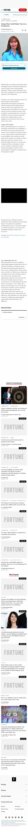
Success (3, 597)
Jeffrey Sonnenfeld (7, 414)
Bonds (12, 437)
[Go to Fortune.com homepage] (7, 10)
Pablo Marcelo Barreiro (8, 568)
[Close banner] (25, 65)
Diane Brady (6, 702)
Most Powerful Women (9, 20)
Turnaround (14, 406)
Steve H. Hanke (6, 444)
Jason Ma (5, 735)
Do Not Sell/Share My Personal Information (9, 822)
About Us (3, 806)
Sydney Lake (6, 640)
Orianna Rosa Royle (7, 607)
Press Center (17, 806)
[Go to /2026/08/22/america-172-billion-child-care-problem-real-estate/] (14, 549)
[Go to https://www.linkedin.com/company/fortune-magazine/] (12, 817)
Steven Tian (18, 414)
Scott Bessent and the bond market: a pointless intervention (12, 440)
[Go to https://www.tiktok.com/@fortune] (18, 817)
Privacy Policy (14, 821)
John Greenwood (17, 444)
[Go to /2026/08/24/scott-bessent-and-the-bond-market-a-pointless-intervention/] (14, 427)
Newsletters (5, 695)
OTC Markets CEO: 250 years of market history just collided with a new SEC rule (13, 503)
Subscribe (22, 10)
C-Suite (3, 662)
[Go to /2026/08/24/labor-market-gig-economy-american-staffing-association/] (14, 456)
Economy (4, 724)
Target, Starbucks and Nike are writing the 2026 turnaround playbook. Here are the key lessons (14, 410)
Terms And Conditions (19, 809)
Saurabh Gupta (6, 537)
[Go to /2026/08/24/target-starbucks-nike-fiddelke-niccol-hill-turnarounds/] (14, 395)
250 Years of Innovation (17, 500)
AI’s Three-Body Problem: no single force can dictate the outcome (13, 533)
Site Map (3, 811)
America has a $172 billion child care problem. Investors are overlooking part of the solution (14, 564)
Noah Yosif (5, 477)
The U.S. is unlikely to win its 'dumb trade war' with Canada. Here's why (13, 698)
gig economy (14, 467)
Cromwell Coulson (7, 507)
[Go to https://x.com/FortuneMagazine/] (9, 817)
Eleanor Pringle (6, 673)
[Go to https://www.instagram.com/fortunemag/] (15, 817)
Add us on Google (14, 68)
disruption (13, 530)
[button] (7, 29)
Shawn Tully (13, 735)
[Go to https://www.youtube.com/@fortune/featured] (21, 817)
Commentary (5, 19)
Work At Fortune (4, 809)
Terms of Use (8, 821)
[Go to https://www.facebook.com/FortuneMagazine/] (6, 817)
